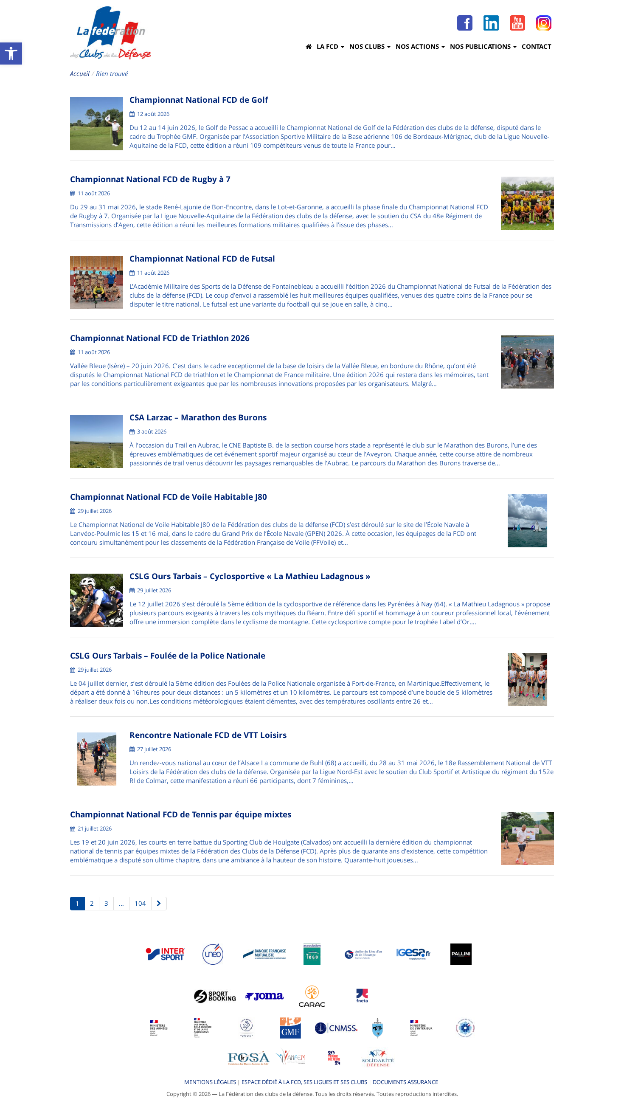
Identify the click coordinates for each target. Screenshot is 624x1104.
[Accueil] (308, 46)
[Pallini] (461, 954)
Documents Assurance (405, 1082)
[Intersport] (165, 954)
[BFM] (264, 954)
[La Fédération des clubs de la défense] (110, 32)
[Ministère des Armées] (159, 1027)
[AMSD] (377, 1027)
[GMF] (290, 1027)
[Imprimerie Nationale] (364, 954)
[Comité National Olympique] (246, 1027)
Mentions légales (210, 1082)
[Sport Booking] (215, 996)
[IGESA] (413, 954)
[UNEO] (212, 954)
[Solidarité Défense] (378, 1057)
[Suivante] (159, 903)
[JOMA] (264, 996)
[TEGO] (312, 954)
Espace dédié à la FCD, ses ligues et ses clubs (304, 1082)
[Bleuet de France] (465, 1027)
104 (140, 903)
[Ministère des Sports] (203, 1027)
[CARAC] (312, 996)
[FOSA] (249, 1057)
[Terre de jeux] (334, 1057)
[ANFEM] (290, 1057)
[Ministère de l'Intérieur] (422, 1027)
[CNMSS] (336, 1027)
